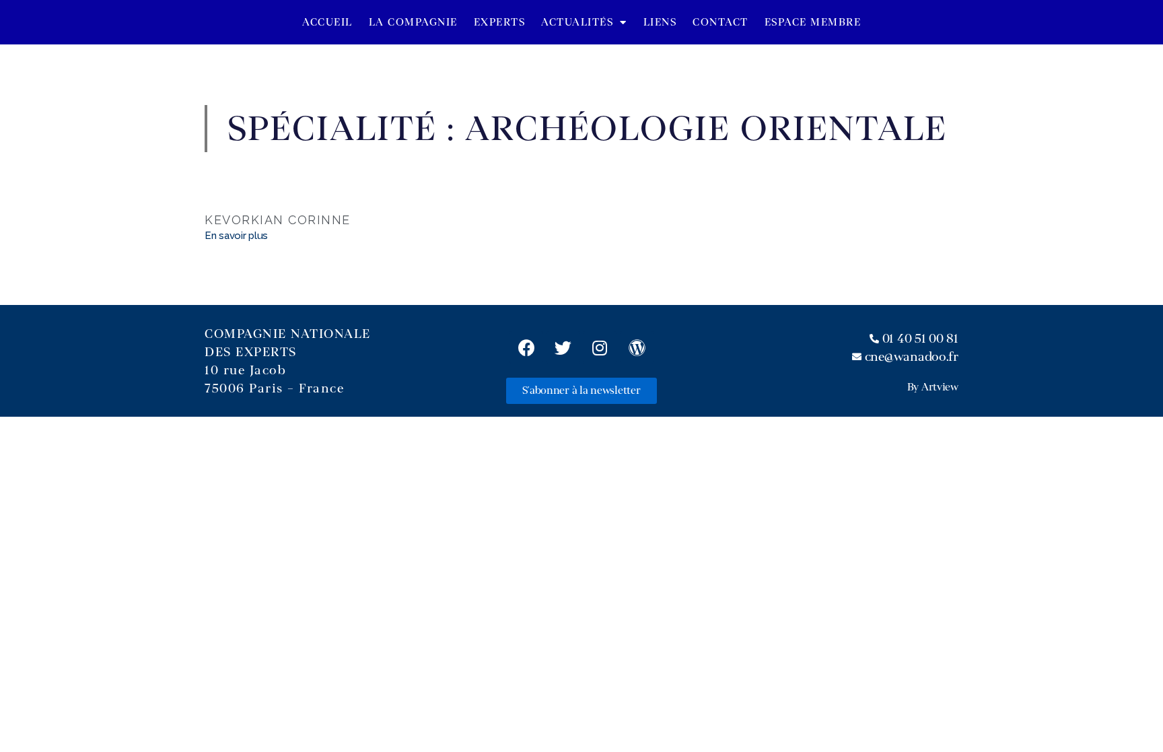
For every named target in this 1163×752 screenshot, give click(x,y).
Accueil (327, 22)
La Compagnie (413, 22)
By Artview (932, 387)
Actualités (577, 22)
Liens (660, 22)
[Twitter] (563, 347)
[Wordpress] (637, 347)
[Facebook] (526, 347)
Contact (720, 22)
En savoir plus (236, 236)
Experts (500, 22)
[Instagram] (599, 347)
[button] (581, 391)
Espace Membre (813, 22)
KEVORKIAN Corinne (278, 220)
